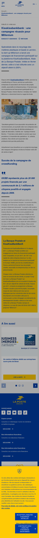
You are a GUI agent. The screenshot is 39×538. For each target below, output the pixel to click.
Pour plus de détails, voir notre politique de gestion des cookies (18, 507)
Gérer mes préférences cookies (27, 523)
